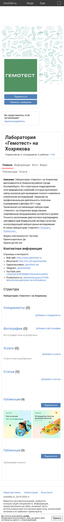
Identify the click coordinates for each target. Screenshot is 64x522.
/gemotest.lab (31, 264)
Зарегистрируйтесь (14, 121)
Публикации (11, 399)
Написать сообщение (20, 102)
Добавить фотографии (48, 328)
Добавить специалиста (48, 315)
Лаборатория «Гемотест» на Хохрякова (25, 295)
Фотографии (12, 329)
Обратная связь (12, 492)
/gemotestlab (24, 268)
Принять (57, 518)
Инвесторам (31, 492)
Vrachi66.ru (10, 3)
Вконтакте (46, 492)
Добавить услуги (51, 354)
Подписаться (20, 96)
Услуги (8, 348)
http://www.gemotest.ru (29, 257)
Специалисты (14, 308)
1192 (52, 154)
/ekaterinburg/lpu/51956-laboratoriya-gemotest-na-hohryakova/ (27, 278)
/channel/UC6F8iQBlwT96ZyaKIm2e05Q (27, 274)
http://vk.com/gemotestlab (32, 261)
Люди (29, 3)
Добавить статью (51, 379)
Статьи (8, 372)
